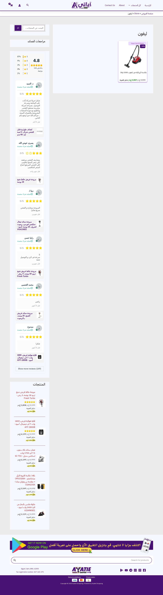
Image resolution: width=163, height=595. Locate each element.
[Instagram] (139, 570)
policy (93, 577)
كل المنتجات (136, 5)
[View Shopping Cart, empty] (13, 5)
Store (136, 13)
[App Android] (121, 570)
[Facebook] (144, 570)
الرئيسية (148, 5)
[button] (130, 5)
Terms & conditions (74, 577)
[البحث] (18, 28)
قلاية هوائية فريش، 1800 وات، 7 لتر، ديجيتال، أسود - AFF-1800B (27, 357)
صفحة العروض (147, 13)
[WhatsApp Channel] (135, 570)
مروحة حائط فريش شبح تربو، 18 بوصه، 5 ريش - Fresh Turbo (26, 273)
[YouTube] (126, 570)
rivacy (89, 577)
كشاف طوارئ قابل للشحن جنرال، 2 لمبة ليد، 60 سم (25, 132)
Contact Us (110, 5)
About (122, 5)
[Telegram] (130, 570)
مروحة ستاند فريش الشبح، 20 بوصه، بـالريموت (25, 315)
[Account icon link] (19, 5)
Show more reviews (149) (29, 368)
